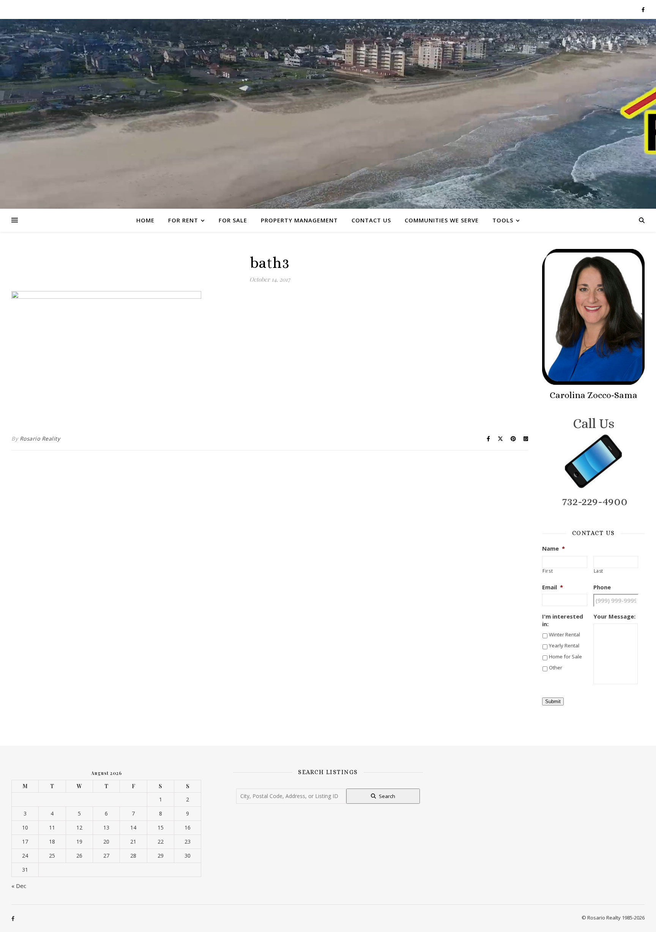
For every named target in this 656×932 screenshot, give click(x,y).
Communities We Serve (442, 220)
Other (555, 667)
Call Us (593, 423)
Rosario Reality (40, 438)
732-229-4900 (595, 501)
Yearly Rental (564, 645)
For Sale (233, 220)
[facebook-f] (643, 9)
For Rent (183, 220)
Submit (553, 701)
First (547, 571)
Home (145, 220)
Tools (502, 220)
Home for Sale (565, 656)
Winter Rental (564, 634)
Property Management (299, 220)
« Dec (18, 885)
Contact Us (371, 220)
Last (599, 571)
